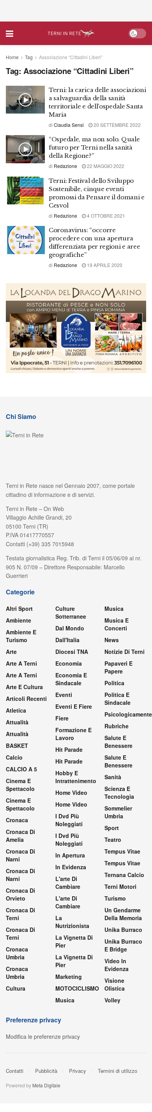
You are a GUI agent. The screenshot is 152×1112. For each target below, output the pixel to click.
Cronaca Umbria (17, 953)
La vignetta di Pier (74, 941)
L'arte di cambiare (67, 882)
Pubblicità (46, 1070)
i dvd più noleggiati (69, 820)
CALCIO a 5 (21, 769)
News (111, 640)
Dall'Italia (67, 640)
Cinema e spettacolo (20, 784)
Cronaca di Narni (20, 875)
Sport (111, 828)
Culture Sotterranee (70, 612)
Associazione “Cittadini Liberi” (71, 57)
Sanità (112, 777)
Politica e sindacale (117, 698)
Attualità (17, 722)
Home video (71, 792)
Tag (29, 57)
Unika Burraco (123, 929)
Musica (64, 1000)
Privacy (77, 1070)
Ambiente (18, 620)
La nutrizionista (72, 922)
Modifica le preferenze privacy (43, 1036)
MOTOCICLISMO (77, 988)
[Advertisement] (76, 10)
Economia (68, 663)
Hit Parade (69, 749)
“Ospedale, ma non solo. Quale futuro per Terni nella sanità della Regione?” (94, 147)
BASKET (17, 745)
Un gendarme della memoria (123, 914)
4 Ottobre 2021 (105, 215)
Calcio (14, 757)
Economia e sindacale (71, 679)
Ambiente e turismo (21, 636)
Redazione (65, 165)
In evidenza (70, 867)
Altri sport (19, 608)
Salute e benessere (118, 741)
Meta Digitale (46, 1085)
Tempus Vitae (122, 851)
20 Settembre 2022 (116, 124)
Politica (114, 683)
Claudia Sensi (69, 124)
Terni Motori (120, 886)
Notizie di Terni (124, 651)
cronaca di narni (20, 855)
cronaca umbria (17, 972)
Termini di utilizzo (117, 1070)
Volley (112, 1000)
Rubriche (116, 726)
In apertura (70, 855)
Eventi (63, 695)
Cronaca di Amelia (20, 835)
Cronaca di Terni (20, 914)
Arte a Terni (21, 663)
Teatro (112, 839)
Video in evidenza (116, 965)
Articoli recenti (26, 698)
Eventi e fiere (73, 706)
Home (12, 57)
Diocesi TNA (71, 651)
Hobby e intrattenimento (75, 777)
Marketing (68, 976)
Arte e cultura (24, 687)
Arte (11, 651)
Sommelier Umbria (118, 812)
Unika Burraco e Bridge (123, 945)
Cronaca (17, 820)
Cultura (15, 988)
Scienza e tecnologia (119, 792)
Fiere (62, 718)
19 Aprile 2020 (104, 265)
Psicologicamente (128, 714)
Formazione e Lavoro (73, 734)
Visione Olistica (114, 984)
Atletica (16, 710)
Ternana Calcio (124, 875)
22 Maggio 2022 (105, 165)
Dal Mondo (69, 628)
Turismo (115, 898)
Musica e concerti (116, 624)
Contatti (14, 1070)
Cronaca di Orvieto (20, 894)
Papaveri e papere (118, 667)
